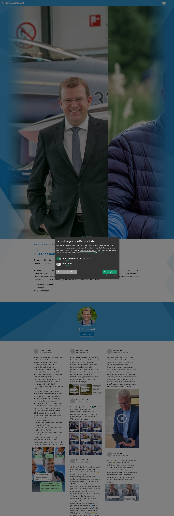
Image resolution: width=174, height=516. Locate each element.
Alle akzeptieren (109, 272)
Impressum (101, 253)
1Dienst (66, 260)
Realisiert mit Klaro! (111, 276)
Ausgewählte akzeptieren (66, 272)
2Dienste (66, 266)
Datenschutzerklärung (88, 253)
